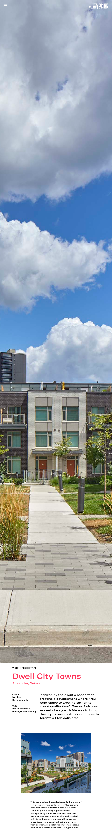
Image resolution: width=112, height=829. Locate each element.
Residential (29, 668)
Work (15, 668)
